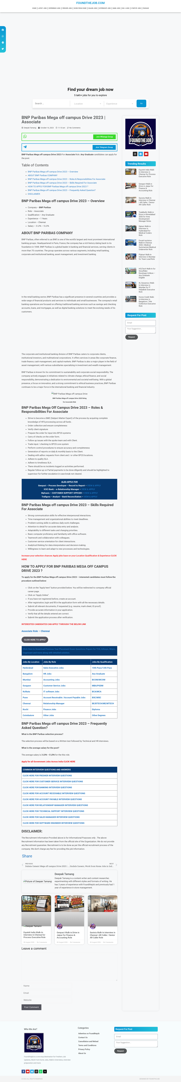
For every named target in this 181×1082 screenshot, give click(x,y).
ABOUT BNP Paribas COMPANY (42, 175)
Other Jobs (48, 715)
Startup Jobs (136, 8)
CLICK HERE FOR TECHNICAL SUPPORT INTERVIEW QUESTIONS (53, 811)
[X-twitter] (45, 1071)
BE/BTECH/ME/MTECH (103, 703)
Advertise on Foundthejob (88, 1033)
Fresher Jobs (67, 8)
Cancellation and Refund (88, 1041)
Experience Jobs (54, 8)
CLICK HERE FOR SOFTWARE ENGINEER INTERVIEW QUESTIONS (53, 823)
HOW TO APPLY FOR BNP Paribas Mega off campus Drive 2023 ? (58, 186)
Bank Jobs (116, 8)
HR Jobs (47, 674)
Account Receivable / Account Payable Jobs (64, 697)
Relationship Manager (53, 703)
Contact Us (83, 1037)
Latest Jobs (42, 8)
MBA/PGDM (97, 685)
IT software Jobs (51, 691)
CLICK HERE (69, 761)
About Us (82, 1053)
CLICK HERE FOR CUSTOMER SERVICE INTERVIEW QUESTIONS (53, 781)
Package (146, 8)
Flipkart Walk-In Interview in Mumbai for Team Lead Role (147, 257)
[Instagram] (135, 154)
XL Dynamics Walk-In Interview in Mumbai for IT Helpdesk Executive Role (147, 287)
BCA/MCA (96, 691)
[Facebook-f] (23, 1071)
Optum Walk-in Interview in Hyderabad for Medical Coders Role (145, 230)
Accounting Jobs (51, 679)
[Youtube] (146, 154)
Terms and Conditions (87, 1045)
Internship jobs (105, 8)
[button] (3, 30)
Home (34, 8)
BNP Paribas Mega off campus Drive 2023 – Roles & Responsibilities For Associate (66, 179)
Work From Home (80, 8)
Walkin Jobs (92, 8)
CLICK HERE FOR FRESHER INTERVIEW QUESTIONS (47, 775)
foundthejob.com (90, 3)
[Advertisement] (74, 30)
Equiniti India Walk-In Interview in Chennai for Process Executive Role (34, 935)
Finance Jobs (49, 709)
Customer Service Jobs (54, 685)
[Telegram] (140, 154)
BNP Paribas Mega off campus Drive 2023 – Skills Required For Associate (62, 183)
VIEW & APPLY (94, 485)
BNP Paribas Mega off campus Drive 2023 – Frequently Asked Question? (62, 190)
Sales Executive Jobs (53, 668)
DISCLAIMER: (34, 194)
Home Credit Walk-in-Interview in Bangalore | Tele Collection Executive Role (147, 301)
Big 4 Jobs (125, 8)
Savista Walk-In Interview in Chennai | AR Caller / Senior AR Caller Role (102, 935)
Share (27, 856)
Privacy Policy (84, 1049)
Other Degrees (99, 715)
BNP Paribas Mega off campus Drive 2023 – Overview (53, 171)
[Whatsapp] (40, 1071)
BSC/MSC (96, 697)
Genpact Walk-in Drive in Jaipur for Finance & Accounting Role (68, 935)
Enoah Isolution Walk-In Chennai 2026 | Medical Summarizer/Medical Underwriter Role (147, 245)
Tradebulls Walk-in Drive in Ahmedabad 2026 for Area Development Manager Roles (147, 216)
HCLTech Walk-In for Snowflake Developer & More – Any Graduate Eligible (147, 273)
